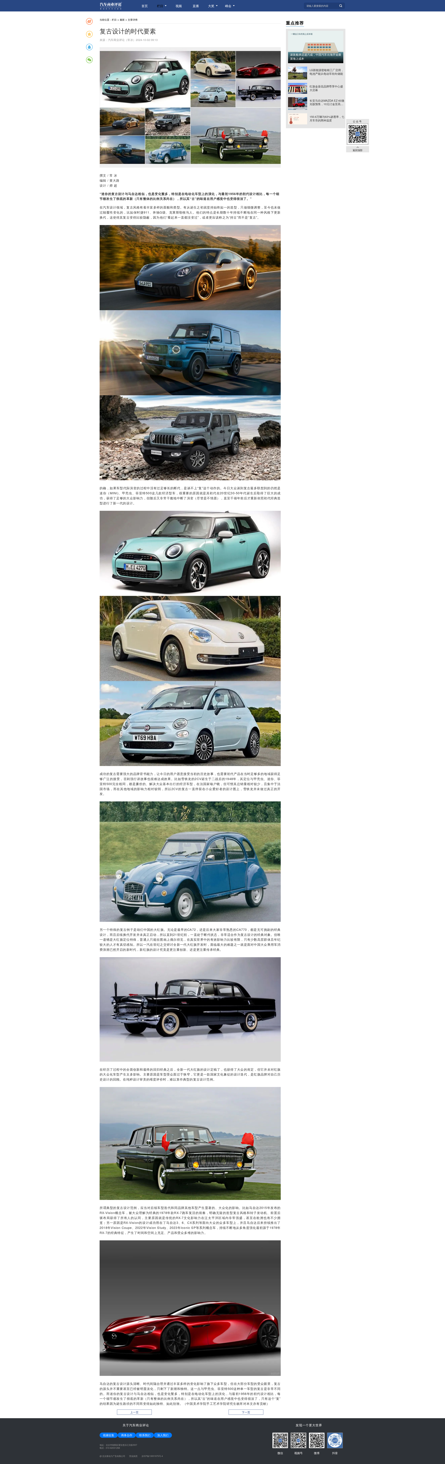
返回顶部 (357, 150)
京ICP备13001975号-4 (152, 1455)
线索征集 (108, 1435)
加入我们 (162, 1435)
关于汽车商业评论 (136, 1425)
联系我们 (144, 1435)
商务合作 (126, 1435)
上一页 (134, 1412)
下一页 (246, 1412)
